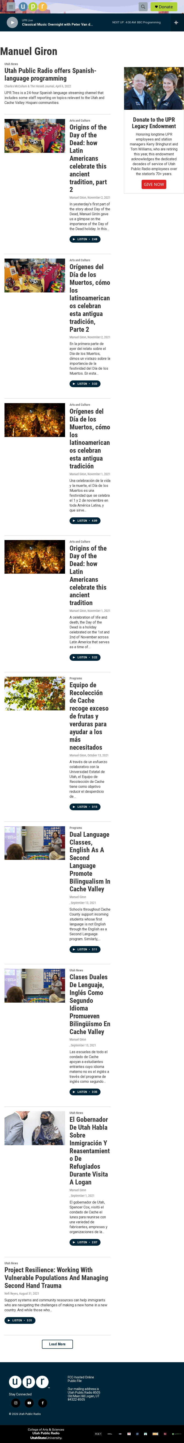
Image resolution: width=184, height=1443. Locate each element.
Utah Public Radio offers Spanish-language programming (50, 74)
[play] (12, 22)
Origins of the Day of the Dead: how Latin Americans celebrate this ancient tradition (88, 575)
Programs (76, 678)
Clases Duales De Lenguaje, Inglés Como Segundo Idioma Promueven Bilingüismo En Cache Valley (90, 1004)
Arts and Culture (80, 120)
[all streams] (177, 22)
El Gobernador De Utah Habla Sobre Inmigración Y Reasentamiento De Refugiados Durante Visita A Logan (90, 1151)
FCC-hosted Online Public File (81, 1379)
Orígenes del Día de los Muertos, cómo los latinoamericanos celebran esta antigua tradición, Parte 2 (90, 298)
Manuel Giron (78, 197)
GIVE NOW (154, 184)
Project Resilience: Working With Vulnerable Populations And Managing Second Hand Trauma (56, 1277)
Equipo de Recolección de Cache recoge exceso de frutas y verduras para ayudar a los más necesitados (89, 716)
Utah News (11, 64)
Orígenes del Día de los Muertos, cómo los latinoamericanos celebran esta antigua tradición (90, 438)
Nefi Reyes (11, 1293)
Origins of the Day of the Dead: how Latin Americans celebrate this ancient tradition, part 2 (88, 158)
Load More (57, 1344)
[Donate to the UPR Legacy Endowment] (154, 88)
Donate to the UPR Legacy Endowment (154, 123)
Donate (166, 6)
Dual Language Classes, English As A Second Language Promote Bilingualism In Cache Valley (90, 861)
